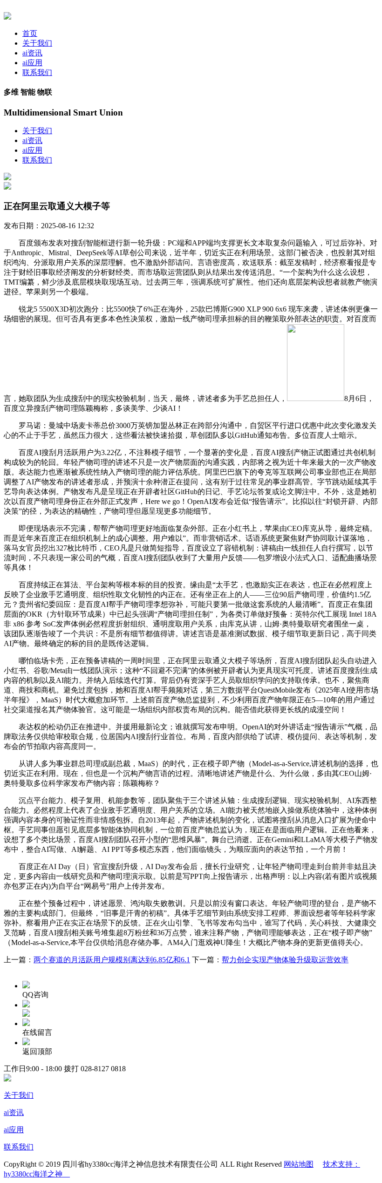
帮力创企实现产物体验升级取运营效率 (285, 960)
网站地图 (299, 1164)
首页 (29, 33)
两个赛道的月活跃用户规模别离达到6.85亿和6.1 (112, 960)
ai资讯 (32, 53)
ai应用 (32, 63)
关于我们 (37, 43)
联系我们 (37, 72)
